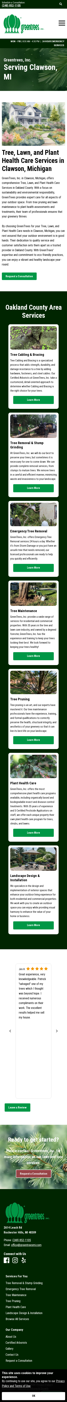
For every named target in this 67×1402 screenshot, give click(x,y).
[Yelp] (23, 1260)
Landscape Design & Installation (25, 878)
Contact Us (12, 1354)
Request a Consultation (19, 1360)
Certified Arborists (16, 1342)
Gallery (9, 1348)
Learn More (33, 400)
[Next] (57, 1031)
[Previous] (10, 1031)
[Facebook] (6, 1260)
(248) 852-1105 (11, 5)
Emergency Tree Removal (28, 531)
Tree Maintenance (23, 611)
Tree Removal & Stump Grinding (27, 445)
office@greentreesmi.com (26, 1245)
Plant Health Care (23, 783)
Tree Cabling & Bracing (27, 354)
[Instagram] (15, 1260)
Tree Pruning (20, 699)
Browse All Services (17, 1319)
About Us (11, 1336)
